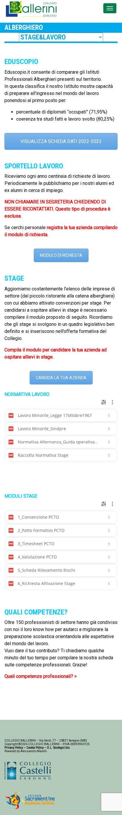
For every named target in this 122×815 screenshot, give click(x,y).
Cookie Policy (35, 747)
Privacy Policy (13, 747)
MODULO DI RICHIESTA (61, 255)
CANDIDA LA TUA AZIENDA (61, 377)
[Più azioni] (109, 415)
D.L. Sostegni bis (58, 747)
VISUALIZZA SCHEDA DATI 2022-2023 (61, 141)
